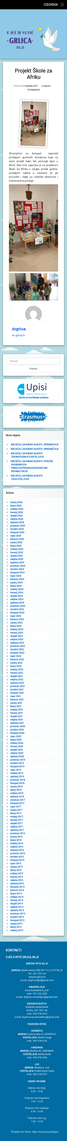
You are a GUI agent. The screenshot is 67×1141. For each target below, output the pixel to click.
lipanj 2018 (16, 790)
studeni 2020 (17, 729)
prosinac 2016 (17, 833)
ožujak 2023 (16, 636)
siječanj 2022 (17, 683)
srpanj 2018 (16, 786)
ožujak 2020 (16, 749)
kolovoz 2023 (17, 619)
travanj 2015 (16, 877)
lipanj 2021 (16, 706)
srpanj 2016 (16, 836)
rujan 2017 (15, 806)
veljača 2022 (16, 679)
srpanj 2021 (16, 703)
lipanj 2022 (16, 666)
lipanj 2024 (16, 586)
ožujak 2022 (16, 676)
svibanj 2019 (16, 773)
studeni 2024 (17, 569)
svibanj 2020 (16, 743)
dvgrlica (46, 86)
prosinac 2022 (17, 646)
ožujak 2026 (16, 515)
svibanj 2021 (16, 709)
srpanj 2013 (16, 923)
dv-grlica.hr (18, 335)
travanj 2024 (16, 592)
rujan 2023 (15, 616)
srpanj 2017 (16, 810)
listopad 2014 (17, 887)
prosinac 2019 (17, 759)
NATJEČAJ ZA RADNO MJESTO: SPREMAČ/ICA (34, 444)
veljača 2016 (16, 846)
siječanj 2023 (17, 642)
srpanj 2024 (16, 582)
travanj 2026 (16, 512)
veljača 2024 (16, 599)
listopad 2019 (17, 766)
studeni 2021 (17, 689)
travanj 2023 (16, 632)
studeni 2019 (17, 763)
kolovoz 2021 (17, 699)
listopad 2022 (17, 652)
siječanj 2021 (17, 723)
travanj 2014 (16, 900)
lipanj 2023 (16, 626)
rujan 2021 (15, 696)
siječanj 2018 (17, 796)
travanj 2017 (16, 820)
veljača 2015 (16, 880)
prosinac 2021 (17, 686)
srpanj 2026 (16, 502)
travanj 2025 (16, 552)
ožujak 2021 (16, 716)
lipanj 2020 (16, 739)
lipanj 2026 (16, 505)
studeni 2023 (17, 609)
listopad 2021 (17, 693)
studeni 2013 (17, 917)
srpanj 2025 (16, 542)
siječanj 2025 (17, 562)
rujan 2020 (15, 736)
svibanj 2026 (16, 509)
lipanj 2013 (16, 927)
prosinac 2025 (17, 525)
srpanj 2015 (16, 867)
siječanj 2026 (17, 522)
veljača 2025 (16, 559)
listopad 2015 (17, 860)
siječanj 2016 (17, 850)
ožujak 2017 (16, 823)
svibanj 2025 (16, 549)
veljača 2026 (16, 519)
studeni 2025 (17, 529)
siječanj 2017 (17, 830)
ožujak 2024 (16, 596)
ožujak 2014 (16, 903)
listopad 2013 (17, 920)
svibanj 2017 (16, 816)
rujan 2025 (15, 535)
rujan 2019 (15, 770)
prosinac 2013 (17, 913)
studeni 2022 (17, 649)
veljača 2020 (16, 753)
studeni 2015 (17, 856)
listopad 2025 (17, 532)
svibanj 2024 (16, 589)
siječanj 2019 (17, 776)
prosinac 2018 (17, 780)
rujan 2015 (15, 863)
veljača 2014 (16, 907)
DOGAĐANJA (34, 90)
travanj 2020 (16, 746)
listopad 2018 (17, 783)
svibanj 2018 (16, 793)
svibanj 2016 (16, 843)
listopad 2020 (17, 733)
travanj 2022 (16, 673)
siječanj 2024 (17, 602)
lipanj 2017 (16, 813)
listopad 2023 (17, 612)
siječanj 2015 (17, 883)
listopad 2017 (17, 803)
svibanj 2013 (16, 930)
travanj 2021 (16, 713)
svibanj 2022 (16, 669)
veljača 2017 (16, 826)
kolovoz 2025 (17, 539)
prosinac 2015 (17, 853)
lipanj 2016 (16, 840)
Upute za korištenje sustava (33, 397)
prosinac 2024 (17, 566)
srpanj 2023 (16, 622)
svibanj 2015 (16, 873)
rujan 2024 (15, 576)
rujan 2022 (15, 656)
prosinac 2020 (17, 726)
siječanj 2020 (17, 756)
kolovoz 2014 (17, 890)
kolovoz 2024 (17, 579)
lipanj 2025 (16, 545)
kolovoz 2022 (17, 659)
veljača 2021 (16, 719)
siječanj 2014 (17, 910)
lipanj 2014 (16, 893)
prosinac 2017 (17, 800)
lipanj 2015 (16, 870)
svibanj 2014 (16, 897)
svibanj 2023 (16, 629)
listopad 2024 (17, 572)
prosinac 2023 (17, 606)
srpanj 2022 (16, 663)
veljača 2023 (16, 639)
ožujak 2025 (16, 556)
